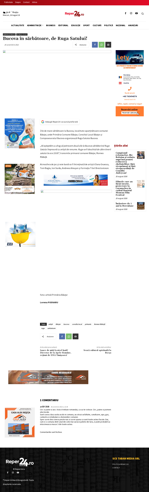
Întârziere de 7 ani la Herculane (125, 204)
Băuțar (58, 324)
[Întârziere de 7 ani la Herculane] (140, 205)
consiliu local (77, 324)
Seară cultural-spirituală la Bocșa (97, 351)
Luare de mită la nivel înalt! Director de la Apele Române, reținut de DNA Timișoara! (55, 353)
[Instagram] (131, 13)
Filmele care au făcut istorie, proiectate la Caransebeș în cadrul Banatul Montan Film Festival (124, 188)
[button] (142, 13)
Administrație (9, 34)
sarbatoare (51, 328)
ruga (43, 328)
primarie (88, 324)
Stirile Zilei (22, 34)
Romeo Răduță (99, 324)
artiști (50, 324)
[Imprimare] (108, 45)
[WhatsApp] (101, 45)
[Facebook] (126, 13)
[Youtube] (136, 13)
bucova (66, 324)
